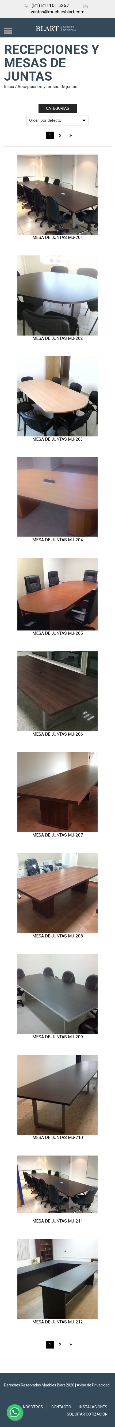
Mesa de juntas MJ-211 (57, 1221)
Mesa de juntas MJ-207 (57, 835)
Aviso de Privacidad (93, 1385)
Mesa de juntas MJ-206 (57, 734)
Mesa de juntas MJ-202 (57, 338)
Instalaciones (93, 1407)
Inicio (9, 86)
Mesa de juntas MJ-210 (57, 1137)
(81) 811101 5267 (50, 5)
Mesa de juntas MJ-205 (57, 633)
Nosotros (33, 1407)
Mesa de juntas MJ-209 (57, 1036)
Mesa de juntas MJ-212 (57, 1321)
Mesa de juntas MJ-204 (57, 539)
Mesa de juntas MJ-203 (57, 439)
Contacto (61, 1407)
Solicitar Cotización (87, 1414)
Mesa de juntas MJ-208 (57, 936)
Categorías (57, 108)
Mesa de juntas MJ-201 (57, 237)
